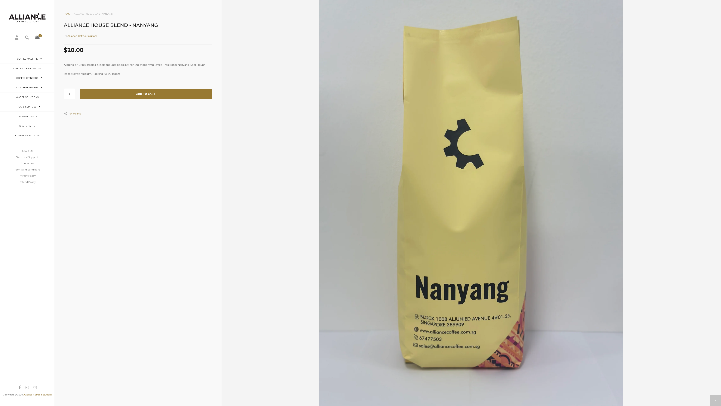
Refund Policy (27, 181)
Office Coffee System (27, 68)
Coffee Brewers (27, 87)
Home (67, 14)
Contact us (27, 163)
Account (17, 37)
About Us (27, 150)
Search (27, 37)
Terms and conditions (27, 169)
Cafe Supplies (27, 106)
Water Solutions (27, 97)
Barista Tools (27, 116)
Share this (75, 113)
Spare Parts (27, 125)
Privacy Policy (27, 175)
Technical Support (27, 157)
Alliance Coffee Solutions (37, 394)
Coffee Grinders (27, 78)
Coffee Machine (27, 58)
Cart (37, 40)
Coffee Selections (27, 135)
